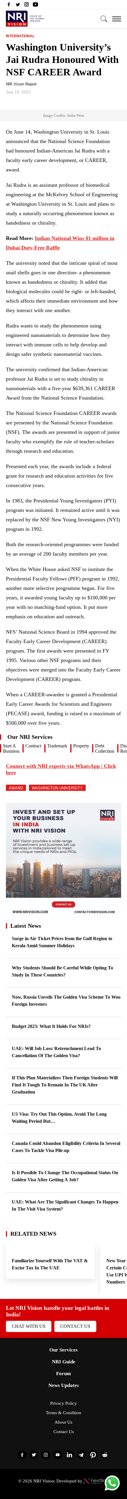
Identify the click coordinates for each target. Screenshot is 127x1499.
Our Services (63, 1350)
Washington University (57, 788)
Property (81, 745)
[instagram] (27, 6)
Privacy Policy (63, 1403)
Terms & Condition (63, 1412)
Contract (33, 745)
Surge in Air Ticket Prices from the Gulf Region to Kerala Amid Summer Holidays (62, 942)
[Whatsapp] (112, 1490)
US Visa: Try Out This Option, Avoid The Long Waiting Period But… (59, 1118)
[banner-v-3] (63, 915)
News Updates (63, 1385)
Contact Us (75, 1326)
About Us (63, 1422)
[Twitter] (18, 6)
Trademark (57, 745)
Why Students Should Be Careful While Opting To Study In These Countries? (62, 971)
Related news (33, 1233)
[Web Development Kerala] (96, 1481)
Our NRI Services (30, 737)
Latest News (25, 925)
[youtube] (35, 6)
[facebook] (9, 6)
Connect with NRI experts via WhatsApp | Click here (61, 769)
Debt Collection (104, 748)
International (20, 36)
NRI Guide (63, 1362)
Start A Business (11, 748)
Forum (63, 1373)
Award (16, 788)
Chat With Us (28, 1326)
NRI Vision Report (21, 84)
